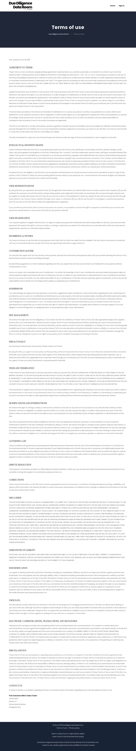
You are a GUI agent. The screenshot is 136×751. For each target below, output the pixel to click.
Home (112, 6)
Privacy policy (74, 728)
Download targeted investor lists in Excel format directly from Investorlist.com (68, 742)
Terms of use (61, 728)
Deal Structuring (77, 736)
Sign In (121, 6)
